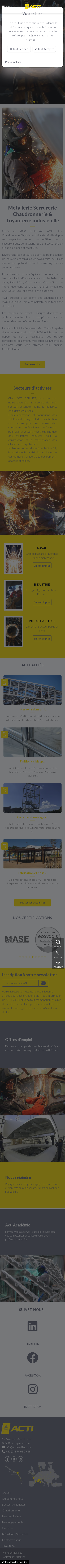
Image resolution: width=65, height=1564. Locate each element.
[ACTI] (32, 6)
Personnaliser (13, 61)
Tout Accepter (45, 48)
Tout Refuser (20, 48)
